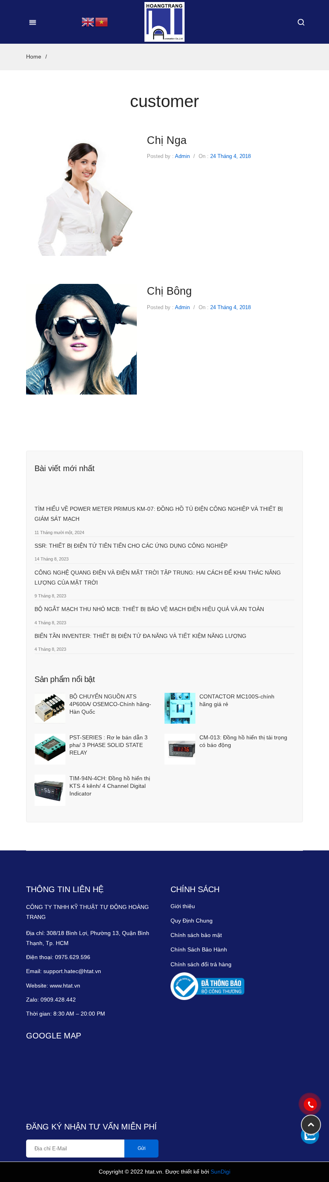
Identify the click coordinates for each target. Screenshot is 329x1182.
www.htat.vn (65, 985)
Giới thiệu (183, 906)
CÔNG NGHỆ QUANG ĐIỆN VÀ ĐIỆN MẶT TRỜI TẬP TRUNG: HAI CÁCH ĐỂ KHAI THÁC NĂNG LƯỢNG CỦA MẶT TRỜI (158, 577)
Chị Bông (169, 291)
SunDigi (220, 1171)
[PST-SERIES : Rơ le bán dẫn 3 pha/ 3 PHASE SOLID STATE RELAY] (50, 749)
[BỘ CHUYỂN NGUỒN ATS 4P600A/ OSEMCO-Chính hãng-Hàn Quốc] (50, 708)
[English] (88, 21)
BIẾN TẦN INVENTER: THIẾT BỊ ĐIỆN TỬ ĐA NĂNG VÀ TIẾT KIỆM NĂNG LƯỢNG (140, 636)
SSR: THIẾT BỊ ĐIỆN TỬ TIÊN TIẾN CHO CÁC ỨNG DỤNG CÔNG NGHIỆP (131, 545)
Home (33, 56)
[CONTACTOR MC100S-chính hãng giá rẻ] (179, 708)
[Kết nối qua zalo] (310, 1135)
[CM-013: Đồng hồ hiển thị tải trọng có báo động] (179, 749)
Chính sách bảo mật (196, 935)
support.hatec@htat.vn (72, 971)
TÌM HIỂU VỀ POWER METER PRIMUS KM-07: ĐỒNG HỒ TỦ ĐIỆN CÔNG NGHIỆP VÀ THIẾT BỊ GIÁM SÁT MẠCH (159, 514)
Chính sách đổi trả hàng (201, 964)
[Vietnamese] (102, 21)
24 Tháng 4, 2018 (230, 156)
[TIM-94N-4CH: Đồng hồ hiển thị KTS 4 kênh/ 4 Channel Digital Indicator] (50, 790)
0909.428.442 (59, 999)
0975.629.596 (72, 957)
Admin (182, 156)
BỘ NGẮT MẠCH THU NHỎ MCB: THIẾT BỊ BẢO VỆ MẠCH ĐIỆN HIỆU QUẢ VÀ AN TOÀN (149, 609)
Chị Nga (167, 140)
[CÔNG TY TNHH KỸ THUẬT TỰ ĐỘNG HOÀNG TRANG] (164, 22)
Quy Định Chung (192, 920)
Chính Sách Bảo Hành (199, 949)
